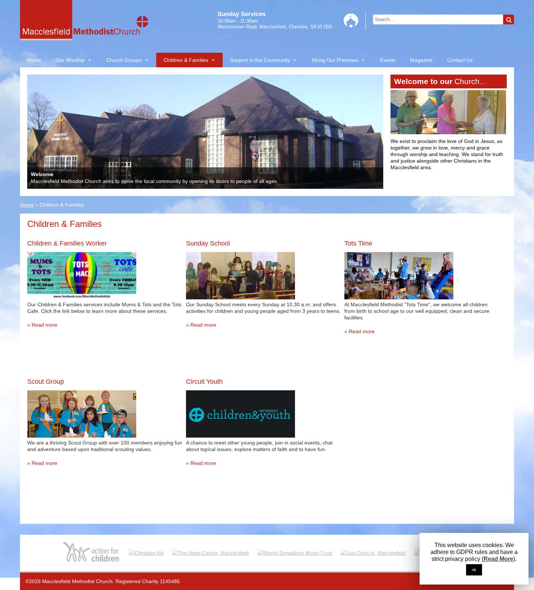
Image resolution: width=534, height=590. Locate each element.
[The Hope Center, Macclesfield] (210, 552)
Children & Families (185, 60)
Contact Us (460, 60)
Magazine (421, 60)
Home (34, 60)
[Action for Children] (91, 552)
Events (388, 60)
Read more (44, 325)
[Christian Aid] (146, 552)
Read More (498, 559)
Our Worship (70, 60)
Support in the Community (260, 60)
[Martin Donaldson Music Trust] (295, 552)
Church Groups (124, 60)
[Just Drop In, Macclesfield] (373, 552)
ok (474, 569)
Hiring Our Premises (335, 60)
